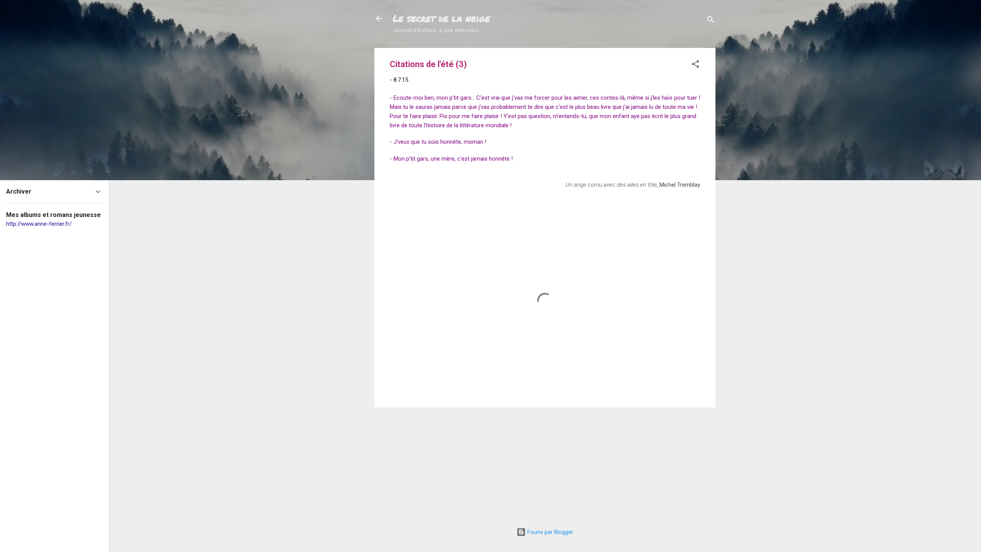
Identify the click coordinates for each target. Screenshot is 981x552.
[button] (695, 65)
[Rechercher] (710, 21)
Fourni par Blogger (549, 532)
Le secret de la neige (441, 18)
